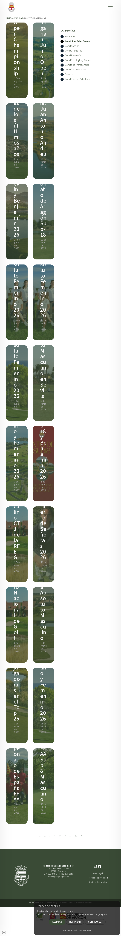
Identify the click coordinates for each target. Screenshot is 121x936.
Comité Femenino (73, 50)
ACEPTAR (57, 922)
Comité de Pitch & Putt (76, 69)
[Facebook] (100, 866)
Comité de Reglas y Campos (78, 60)
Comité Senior (72, 46)
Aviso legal (98, 873)
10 (76, 835)
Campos (69, 74)
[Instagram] (95, 866)
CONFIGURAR (95, 922)
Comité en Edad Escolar (78, 41)
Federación (70, 36)
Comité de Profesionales (77, 64)
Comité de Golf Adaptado (77, 79)
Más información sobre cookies (77, 930)
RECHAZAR (75, 922)
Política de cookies (98, 882)
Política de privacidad (98, 877)
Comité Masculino (73, 55)
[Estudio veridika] (4, 931)
